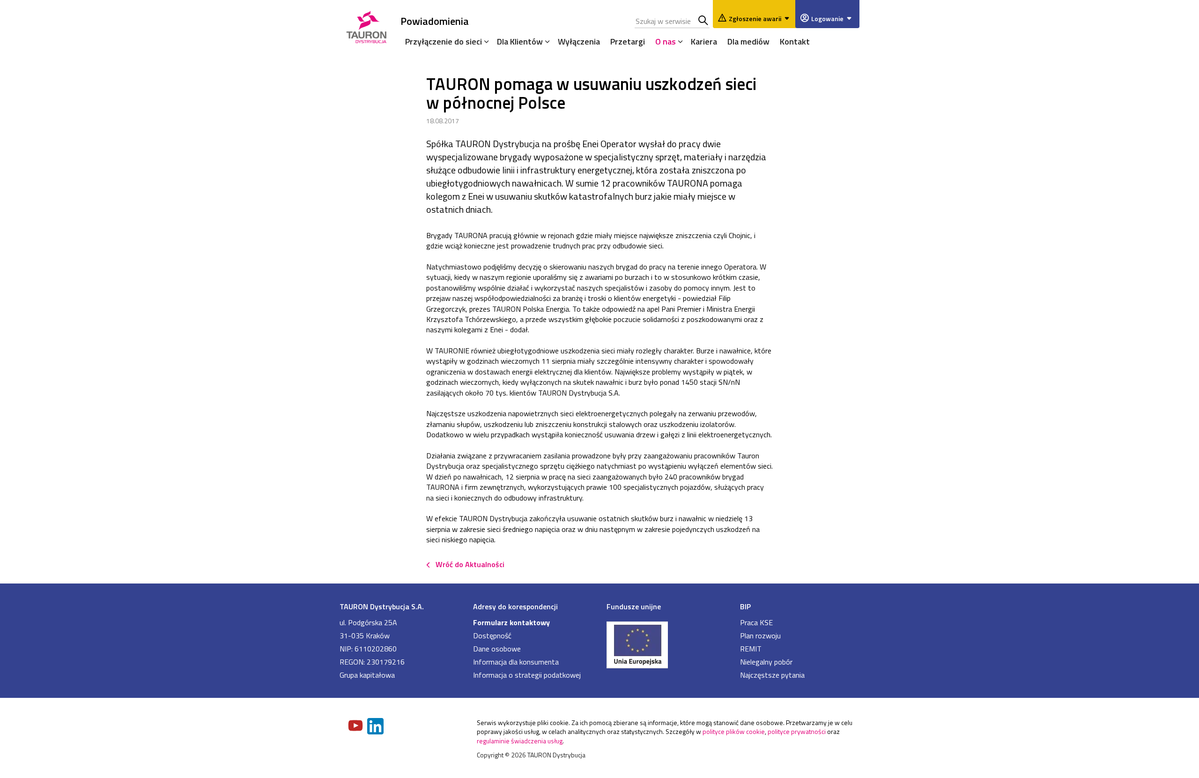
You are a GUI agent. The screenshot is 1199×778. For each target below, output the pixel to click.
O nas (665, 41)
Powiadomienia (434, 21)
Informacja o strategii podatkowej (527, 675)
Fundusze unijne (634, 606)
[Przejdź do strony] (666, 644)
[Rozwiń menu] (484, 41)
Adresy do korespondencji (515, 606)
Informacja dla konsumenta (516, 661)
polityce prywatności (797, 731)
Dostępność (492, 635)
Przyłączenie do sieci (443, 41)
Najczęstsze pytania (772, 675)
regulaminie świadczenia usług (519, 741)
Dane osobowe (497, 648)
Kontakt (795, 41)
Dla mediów (748, 41)
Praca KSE (756, 622)
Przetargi (627, 41)
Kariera (704, 41)
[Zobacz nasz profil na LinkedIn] (376, 727)
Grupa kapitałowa (367, 675)
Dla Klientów (520, 41)
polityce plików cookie (734, 731)
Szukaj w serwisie (704, 21)
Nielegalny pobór (766, 661)
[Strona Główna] (366, 25)
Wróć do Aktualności (470, 564)
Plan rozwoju (760, 635)
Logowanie (827, 18)
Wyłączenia (579, 41)
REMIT (751, 648)
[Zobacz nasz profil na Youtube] (356, 726)
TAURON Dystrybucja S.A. (382, 606)
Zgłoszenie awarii (755, 18)
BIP (745, 606)
